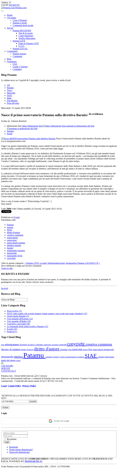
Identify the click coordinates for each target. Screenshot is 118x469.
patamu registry (53, 357)
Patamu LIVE (19, 41)
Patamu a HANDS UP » (89, 263)
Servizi (10, 28)
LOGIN (5, 5)
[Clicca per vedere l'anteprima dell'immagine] (28, 138)
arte (3, 345)
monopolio (12, 253)
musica (18, 356)
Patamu (10, 87)
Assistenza (12, 61)
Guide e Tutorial (20, 66)
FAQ (15, 64)
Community (12, 51)
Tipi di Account (25, 33)
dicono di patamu (11, 349)
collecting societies (51, 345)
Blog (9, 59)
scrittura (81, 357)
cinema (39, 344)
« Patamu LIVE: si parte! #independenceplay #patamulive (51, 263)
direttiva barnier (14, 245)
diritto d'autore (13, 232)
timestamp (109, 357)
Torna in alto (7, 268)
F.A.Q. (21, 46)
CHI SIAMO (7, 366)
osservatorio (12, 237)
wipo (18, 360)
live (90, 349)
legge (85, 349)
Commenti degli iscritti (23, 25)
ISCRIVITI (14, 5)
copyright (11, 258)
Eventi (17, 217)
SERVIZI (5, 368)
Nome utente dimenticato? (21, 449)
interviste (77, 349)
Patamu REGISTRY (22, 30)
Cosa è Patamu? (20, 20)
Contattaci (17, 69)
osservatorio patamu (16, 243)
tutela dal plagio (8, 360)
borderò (31, 344)
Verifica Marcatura (26, 38)
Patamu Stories (19, 54)
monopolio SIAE (14, 255)
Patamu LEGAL (20, 48)
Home (10, 15)
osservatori (12, 240)
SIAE (9, 95)
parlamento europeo (16, 250)
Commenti (17, 56)
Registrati (13, 447)
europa (10, 227)
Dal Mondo (12, 100)
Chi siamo (11, 17)
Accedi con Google (61, 421)
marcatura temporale (103, 349)
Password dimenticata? (19, 452)
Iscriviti (4, 288)
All (8, 85)
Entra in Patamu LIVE (28, 43)
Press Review (13, 103)
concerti (63, 344)
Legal (4, 386)
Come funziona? (25, 36)
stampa (101, 357)
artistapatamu (12, 344)
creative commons (15, 235)
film (70, 349)
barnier (10, 248)
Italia (9, 98)
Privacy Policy (29, 386)
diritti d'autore (27, 349)
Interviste (11, 93)
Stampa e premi (20, 23)
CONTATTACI (8, 371)
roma (62, 357)
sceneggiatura (71, 357)
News (9, 90)
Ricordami (11, 439)
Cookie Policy (14, 386)
